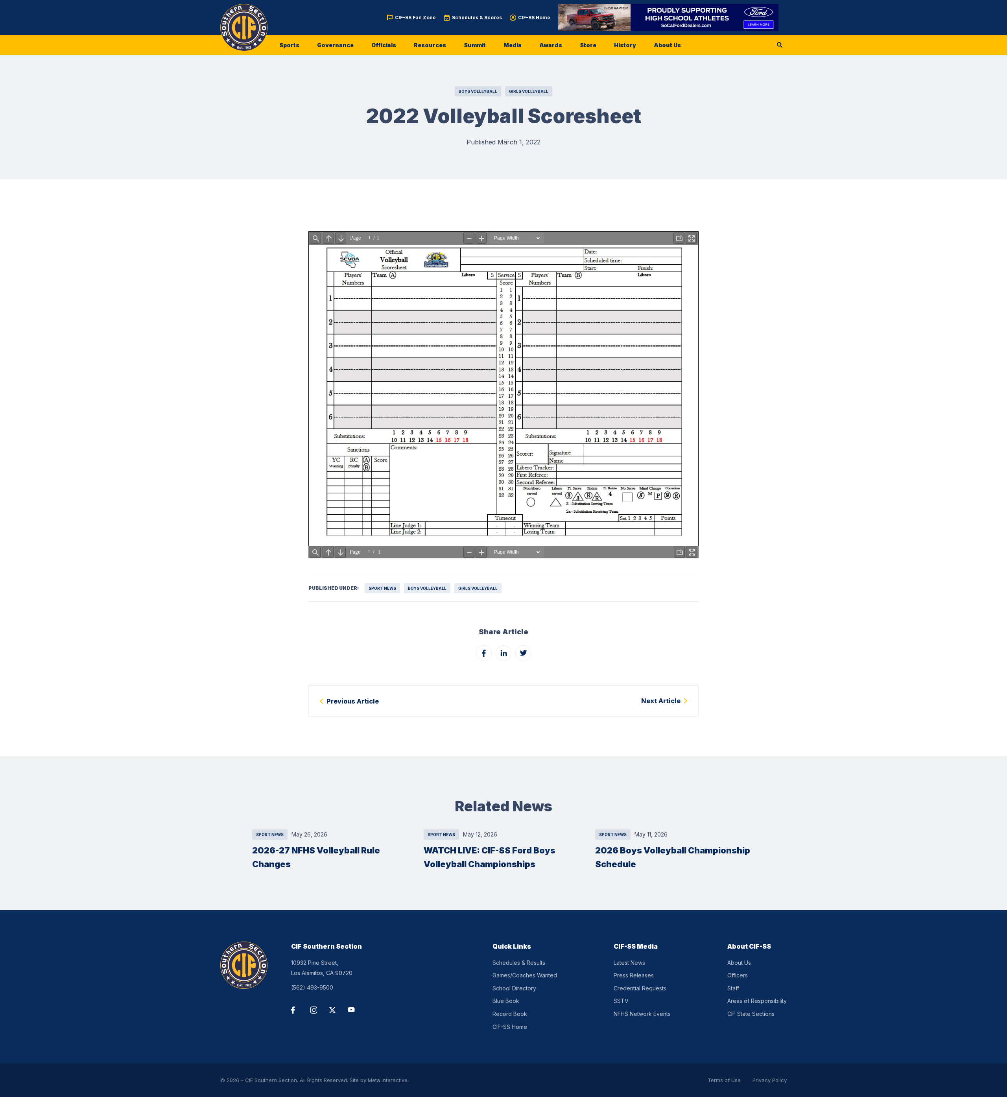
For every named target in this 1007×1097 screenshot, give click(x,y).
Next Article (661, 701)
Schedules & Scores (477, 17)
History (625, 45)
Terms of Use (724, 1080)
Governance (335, 45)
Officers (737, 975)
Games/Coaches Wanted (524, 975)
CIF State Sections (751, 1013)
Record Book (509, 1013)
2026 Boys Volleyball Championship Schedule (672, 857)
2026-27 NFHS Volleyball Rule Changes (316, 857)
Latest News (629, 962)
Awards (550, 45)
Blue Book (505, 1000)
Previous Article (352, 701)
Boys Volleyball (478, 91)
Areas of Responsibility (757, 1000)
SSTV (621, 1000)
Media (513, 45)
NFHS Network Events (642, 1013)
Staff (733, 988)
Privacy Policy (769, 1080)
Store (588, 45)
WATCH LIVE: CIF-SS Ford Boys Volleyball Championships (489, 857)
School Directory (514, 988)
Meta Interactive (388, 1080)
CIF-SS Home (534, 17)
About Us (667, 45)
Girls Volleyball (528, 91)
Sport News (382, 588)
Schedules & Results (518, 962)
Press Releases (634, 975)
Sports (289, 45)
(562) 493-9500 (312, 987)
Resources (430, 45)
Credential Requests (640, 988)
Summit (475, 45)
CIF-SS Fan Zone (415, 17)
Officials (383, 45)
